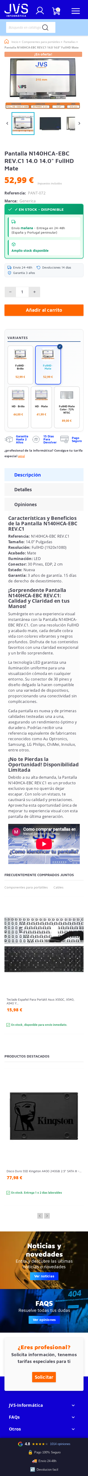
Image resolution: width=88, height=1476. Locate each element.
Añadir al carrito (44, 310)
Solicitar (44, 1376)
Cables (58, 887)
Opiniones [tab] (25, 504)
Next (47, 1216)
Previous (40, 1216)
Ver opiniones (44, 1320)
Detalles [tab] (23, 489)
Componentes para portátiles (26, 887)
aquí (21, 456)
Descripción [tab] (27, 474)
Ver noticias (44, 1276)
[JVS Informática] (16, 11)
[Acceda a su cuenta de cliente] (40, 12)
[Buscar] (45, 27)
